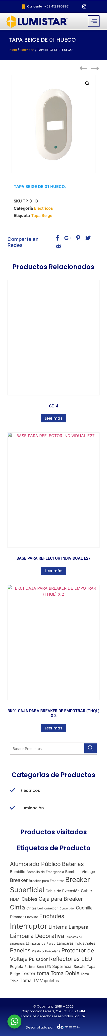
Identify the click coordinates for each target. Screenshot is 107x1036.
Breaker (19, 880)
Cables (29, 899)
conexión (51, 908)
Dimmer (17, 917)
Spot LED (44, 967)
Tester (28, 973)
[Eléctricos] (12, 790)
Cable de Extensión (63, 891)
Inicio (13, 50)
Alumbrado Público (35, 864)
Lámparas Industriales (76, 943)
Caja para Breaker (61, 899)
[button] (87, 83)
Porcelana (52, 951)
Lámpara (78, 927)
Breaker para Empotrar (46, 881)
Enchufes (51, 916)
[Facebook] (75, 6)
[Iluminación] (12, 808)
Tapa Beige (41, 215)
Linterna (58, 927)
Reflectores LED (70, 958)
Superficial (62, 966)
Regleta (16, 966)
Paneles (20, 950)
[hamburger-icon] (94, 21)
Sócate (80, 966)
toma (43, 973)
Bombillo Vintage (80, 871)
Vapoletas (49, 980)
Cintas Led (34, 908)
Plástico (38, 951)
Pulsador (38, 959)
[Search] (90, 748)
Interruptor (28, 926)
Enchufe (31, 917)
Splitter (30, 967)
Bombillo (17, 871)
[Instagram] (84, 6)
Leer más (53, 418)
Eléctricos (27, 50)
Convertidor (67, 908)
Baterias (73, 864)
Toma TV (29, 980)
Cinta (17, 907)
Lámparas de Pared (40, 943)
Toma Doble (65, 973)
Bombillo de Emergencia (45, 872)
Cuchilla (84, 907)
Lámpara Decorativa (37, 935)
